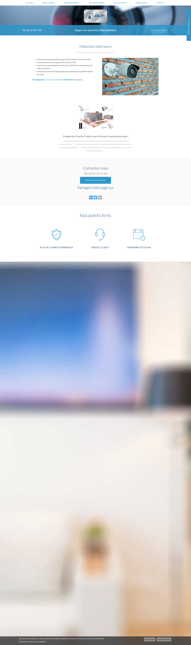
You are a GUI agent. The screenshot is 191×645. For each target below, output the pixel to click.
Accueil (29, 3)
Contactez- (159, 30)
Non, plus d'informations (164, 639)
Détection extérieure (108, 52)
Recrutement (120, 3)
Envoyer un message (95, 180)
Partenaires (142, 3)
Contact (160, 3)
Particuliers (48, 3)
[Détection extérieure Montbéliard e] (95, 117)
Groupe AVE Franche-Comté (84, 52)
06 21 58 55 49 (33, 30)
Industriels (98, 52)
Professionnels (71, 3)
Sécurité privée (96, 3)
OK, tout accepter (149, 639)
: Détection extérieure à (52, 80)
